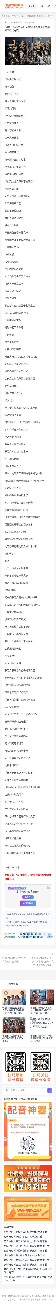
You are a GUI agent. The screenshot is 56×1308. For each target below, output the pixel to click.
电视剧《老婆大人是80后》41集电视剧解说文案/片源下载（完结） (41, 1010)
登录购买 (29, 903)
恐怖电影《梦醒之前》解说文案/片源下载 (25, 1232)
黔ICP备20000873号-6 (42, 1300)
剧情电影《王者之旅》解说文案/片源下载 (25, 1265)
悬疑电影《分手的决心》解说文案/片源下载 (26, 1246)
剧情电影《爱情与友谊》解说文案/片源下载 (26, 1260)
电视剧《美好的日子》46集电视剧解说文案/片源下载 (13, 1038)
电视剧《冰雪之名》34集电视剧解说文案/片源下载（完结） (28, 1278)
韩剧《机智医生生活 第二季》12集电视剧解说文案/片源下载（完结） (13, 1010)
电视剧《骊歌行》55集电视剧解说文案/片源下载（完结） (41, 1038)
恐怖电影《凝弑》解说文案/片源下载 (23, 1237)
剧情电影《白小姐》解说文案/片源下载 (24, 1255)
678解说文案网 (19, 16)
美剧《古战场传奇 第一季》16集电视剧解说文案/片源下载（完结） (42, 962)
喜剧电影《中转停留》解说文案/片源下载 (25, 1251)
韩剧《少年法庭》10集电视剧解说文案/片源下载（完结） (28, 1271)
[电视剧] (31, 16)
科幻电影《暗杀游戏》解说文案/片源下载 (14, 960)
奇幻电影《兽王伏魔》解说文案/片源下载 (25, 1241)
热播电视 (19, 22)
